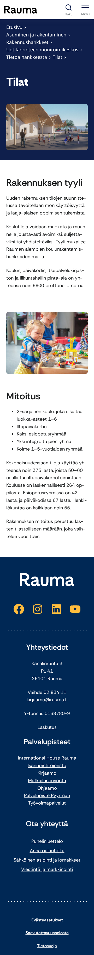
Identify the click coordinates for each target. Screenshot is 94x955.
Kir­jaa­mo (47, 773)
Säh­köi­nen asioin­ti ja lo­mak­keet (47, 860)
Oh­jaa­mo (47, 788)
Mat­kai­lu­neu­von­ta (47, 780)
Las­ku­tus (47, 727)
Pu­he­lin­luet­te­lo (47, 841)
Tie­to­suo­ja (47, 945)
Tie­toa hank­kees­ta (26, 57)
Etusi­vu (14, 27)
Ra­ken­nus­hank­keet (27, 42)
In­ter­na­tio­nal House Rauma (47, 758)
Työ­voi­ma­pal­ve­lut (47, 803)
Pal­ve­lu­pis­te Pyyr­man (47, 795)
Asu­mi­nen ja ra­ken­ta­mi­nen (36, 34)
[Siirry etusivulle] (20, 10)
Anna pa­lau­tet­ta (47, 851)
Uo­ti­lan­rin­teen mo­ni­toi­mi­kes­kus (42, 49)
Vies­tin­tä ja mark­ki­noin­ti (47, 869)
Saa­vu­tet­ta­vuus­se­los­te (47, 932)
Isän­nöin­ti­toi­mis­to (47, 765)
